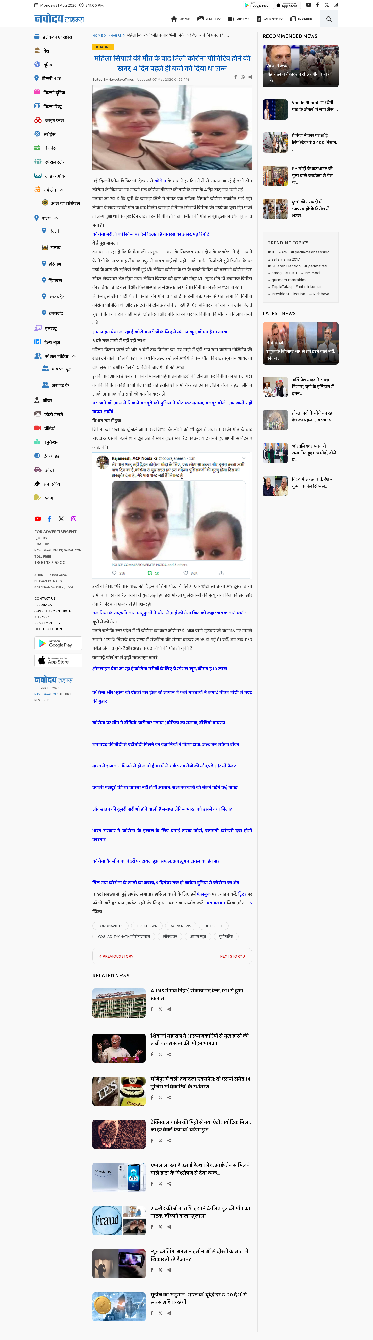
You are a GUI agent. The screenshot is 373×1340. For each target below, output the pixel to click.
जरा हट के (60, 385)
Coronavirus (110, 926)
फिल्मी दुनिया (54, 92)
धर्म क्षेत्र (50, 190)
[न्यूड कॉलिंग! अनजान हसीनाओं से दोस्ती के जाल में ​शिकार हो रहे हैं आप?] (119, 1277)
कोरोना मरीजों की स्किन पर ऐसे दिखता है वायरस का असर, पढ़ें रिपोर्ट (150, 234)
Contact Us (45, 599)
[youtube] (308, 5)
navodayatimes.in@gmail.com (58, 550)
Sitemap (41, 617)
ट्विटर (242, 894)
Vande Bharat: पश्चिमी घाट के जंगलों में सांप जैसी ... (315, 106)
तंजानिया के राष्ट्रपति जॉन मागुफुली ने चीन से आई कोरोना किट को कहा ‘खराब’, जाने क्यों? (169, 613)
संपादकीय (51, 484)
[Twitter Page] (62, 519)
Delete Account (49, 629)
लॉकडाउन (170, 937)
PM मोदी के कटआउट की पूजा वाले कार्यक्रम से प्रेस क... (312, 175)
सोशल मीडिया (56, 356)
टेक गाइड (52, 456)
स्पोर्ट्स (49, 134)
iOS (248, 903)
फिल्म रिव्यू (53, 106)
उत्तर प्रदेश (57, 297)
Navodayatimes (46, 694)
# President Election (286, 293)
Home (184, 19)
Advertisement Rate (52, 611)
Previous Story (117, 956)
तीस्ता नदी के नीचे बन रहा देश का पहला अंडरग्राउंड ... (313, 417)
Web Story (273, 19)
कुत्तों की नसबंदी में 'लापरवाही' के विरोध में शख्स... (310, 209)
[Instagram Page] (75, 519)
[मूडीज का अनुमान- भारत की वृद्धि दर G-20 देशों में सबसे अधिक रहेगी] (119, 1320)
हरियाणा (55, 264)
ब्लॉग (48, 498)
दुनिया (48, 65)
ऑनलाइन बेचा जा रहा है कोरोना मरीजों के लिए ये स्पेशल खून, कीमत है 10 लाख (159, 332)
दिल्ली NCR (52, 78)
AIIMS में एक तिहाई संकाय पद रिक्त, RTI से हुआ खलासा (197, 995)
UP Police (213, 926)
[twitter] (326, 5)
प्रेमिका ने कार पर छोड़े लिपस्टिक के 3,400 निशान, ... (314, 142)
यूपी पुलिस (226, 937)
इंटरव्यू (51, 328)
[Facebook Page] (51, 519)
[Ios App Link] (287, 7)
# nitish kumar (308, 286)
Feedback (43, 605)
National (274, 343)
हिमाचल (55, 280)
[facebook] (317, 5)
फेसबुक (204, 894)
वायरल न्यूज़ (62, 369)
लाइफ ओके (55, 176)
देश (46, 51)
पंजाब (55, 247)
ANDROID (215, 903)
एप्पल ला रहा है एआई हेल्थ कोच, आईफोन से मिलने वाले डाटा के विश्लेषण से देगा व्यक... (200, 1169)
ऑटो (49, 470)
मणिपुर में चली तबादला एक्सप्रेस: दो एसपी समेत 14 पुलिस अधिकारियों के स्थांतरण (201, 1083)
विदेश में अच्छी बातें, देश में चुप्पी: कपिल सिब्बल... (312, 483)
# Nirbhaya (319, 293)
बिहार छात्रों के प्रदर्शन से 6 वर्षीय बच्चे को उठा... (299, 78)
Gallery (213, 19)
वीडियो (50, 428)
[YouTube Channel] (38, 519)
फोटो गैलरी (53, 414)
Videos (242, 19)
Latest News (279, 313)
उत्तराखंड (56, 313)
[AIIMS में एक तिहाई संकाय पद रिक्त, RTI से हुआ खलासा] (119, 1016)
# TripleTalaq (280, 286)
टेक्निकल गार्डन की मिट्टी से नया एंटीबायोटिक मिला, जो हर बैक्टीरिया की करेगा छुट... (201, 1126)
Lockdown (147, 926)
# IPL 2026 (277, 252)
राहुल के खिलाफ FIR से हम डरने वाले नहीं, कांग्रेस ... (300, 355)
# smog (275, 273)
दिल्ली (54, 231)
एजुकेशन (51, 442)
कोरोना (160, 181)
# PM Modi (310, 273)
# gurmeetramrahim (287, 280)
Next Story (231, 956)
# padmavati (315, 266)
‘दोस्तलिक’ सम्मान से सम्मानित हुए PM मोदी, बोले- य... (315, 453)
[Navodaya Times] (59, 17)
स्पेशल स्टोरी (55, 162)
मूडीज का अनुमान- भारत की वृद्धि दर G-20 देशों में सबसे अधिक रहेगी (199, 1299)
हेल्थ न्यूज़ (52, 342)
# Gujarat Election (284, 266)
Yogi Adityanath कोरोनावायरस (124, 937)
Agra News (181, 926)
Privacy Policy (47, 623)
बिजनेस (50, 148)
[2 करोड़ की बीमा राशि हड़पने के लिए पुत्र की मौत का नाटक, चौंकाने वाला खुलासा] (119, 1234)
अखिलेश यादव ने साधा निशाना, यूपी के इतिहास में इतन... (313, 386)
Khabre (115, 35)
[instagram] (336, 5)
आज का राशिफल (65, 203)
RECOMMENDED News (290, 36)
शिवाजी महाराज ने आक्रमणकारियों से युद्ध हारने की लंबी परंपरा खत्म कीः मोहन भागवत (200, 1040)
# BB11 (291, 273)
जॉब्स (47, 400)
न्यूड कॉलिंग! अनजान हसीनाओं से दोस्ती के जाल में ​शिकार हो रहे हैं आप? (200, 1255)
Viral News (276, 65)
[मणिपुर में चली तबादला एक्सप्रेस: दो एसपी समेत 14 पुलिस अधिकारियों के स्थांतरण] (119, 1104)
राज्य (46, 218)
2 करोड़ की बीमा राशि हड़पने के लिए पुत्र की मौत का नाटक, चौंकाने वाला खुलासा (200, 1212)
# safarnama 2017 (284, 259)
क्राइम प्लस (54, 120)
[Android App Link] (256, 7)
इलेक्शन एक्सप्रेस (57, 37)
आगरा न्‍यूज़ (198, 937)
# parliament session (310, 252)
